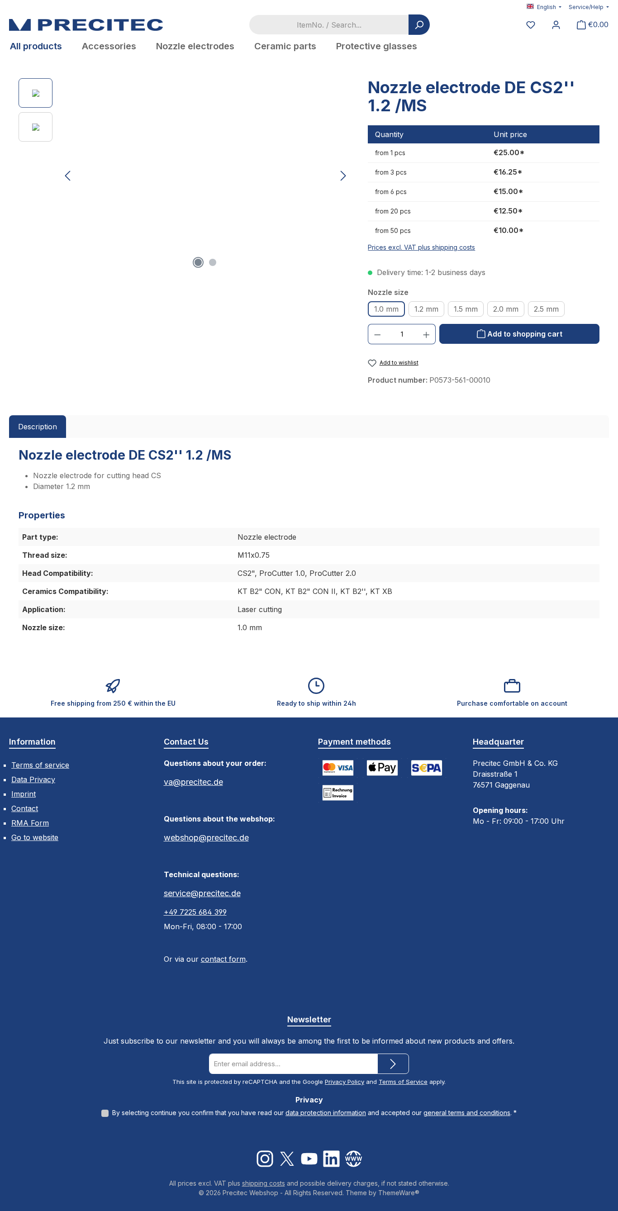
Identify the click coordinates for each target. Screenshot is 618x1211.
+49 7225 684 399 (195, 912)
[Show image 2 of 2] (212, 262)
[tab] (37, 426)
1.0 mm (386, 308)
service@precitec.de (202, 893)
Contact (24, 808)
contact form (223, 959)
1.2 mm (426, 308)
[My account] (556, 24)
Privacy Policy (344, 1081)
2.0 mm (505, 308)
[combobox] (329, 24)
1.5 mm (466, 308)
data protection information (325, 1112)
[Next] (343, 175)
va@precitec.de (193, 782)
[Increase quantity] (426, 334)
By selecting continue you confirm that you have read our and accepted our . (314, 1112)
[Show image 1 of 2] (198, 262)
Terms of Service (403, 1081)
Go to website (34, 837)
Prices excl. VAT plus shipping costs (421, 247)
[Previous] (68, 175)
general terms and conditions (466, 1112)
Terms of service (40, 764)
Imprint (23, 793)
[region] (184, 175)
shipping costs (263, 1183)
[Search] (419, 24)
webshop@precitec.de (206, 837)
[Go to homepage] (86, 24)
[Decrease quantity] (377, 334)
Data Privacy (33, 779)
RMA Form (30, 822)
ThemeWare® (398, 1193)
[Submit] (393, 1064)
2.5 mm (546, 308)
